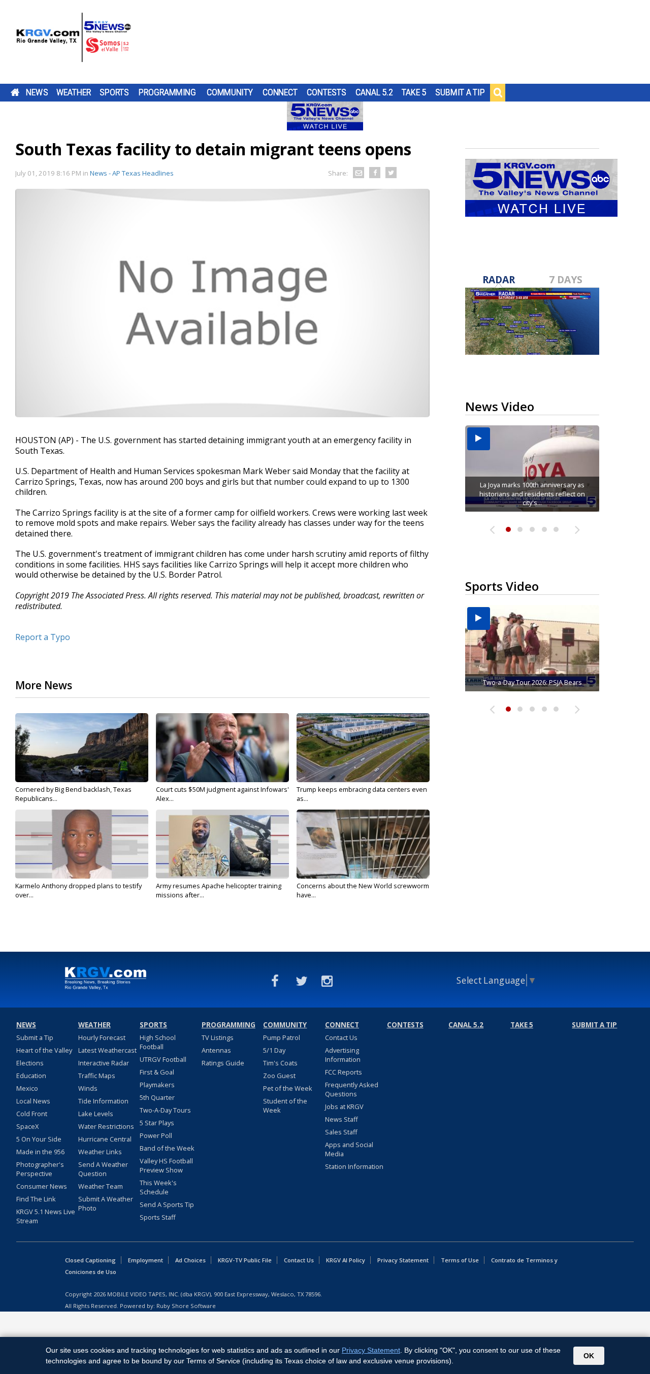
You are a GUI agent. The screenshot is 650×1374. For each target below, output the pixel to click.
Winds (88, 1088)
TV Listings (218, 1037)
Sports (114, 92)
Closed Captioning (90, 1260)
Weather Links (100, 1151)
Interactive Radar (103, 1062)
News (37, 92)
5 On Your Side (38, 1139)
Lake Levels (95, 1113)
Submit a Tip (459, 92)
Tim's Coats (280, 1062)
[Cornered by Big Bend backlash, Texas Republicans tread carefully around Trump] (81, 747)
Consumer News (41, 1186)
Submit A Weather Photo (105, 1203)
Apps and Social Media (349, 1149)
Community (230, 92)
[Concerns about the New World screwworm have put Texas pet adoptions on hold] (363, 844)
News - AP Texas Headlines (132, 173)
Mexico (27, 1088)
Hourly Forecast (101, 1037)
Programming (167, 92)
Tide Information (103, 1100)
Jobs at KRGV (344, 1106)
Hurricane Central (105, 1139)
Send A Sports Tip (167, 1204)
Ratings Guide (223, 1062)
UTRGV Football (163, 1059)
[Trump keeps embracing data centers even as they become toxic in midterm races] (363, 747)
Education (31, 1075)
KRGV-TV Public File (245, 1260)
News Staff (341, 1119)
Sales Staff (341, 1131)
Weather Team (100, 1186)
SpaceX (27, 1126)
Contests (326, 92)
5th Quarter (157, 1097)
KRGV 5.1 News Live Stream (45, 1216)
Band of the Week (167, 1148)
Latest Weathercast (107, 1050)
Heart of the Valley (44, 1050)
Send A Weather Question (103, 1169)
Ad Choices (190, 1260)
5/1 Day (274, 1050)
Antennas (216, 1050)
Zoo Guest (279, 1075)
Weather (73, 92)
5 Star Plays (157, 1122)
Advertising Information (343, 1055)
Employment (145, 1260)
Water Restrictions (106, 1126)
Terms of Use (460, 1260)
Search (497, 92)
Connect (280, 92)
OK (588, 1356)
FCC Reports (343, 1072)
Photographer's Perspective (40, 1169)
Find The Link (36, 1198)
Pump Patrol (281, 1037)
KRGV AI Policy (345, 1260)
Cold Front (31, 1113)
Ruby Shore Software (186, 1306)
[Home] (73, 43)
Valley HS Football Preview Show (166, 1165)
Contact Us (341, 1037)
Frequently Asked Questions (351, 1089)
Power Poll (156, 1135)
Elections (30, 1062)
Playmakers (157, 1084)
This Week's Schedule (158, 1187)
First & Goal (157, 1072)
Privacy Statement (403, 1260)
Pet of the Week (287, 1088)
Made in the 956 (40, 1151)
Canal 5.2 (374, 92)
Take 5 (414, 92)
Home (15, 92)
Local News (33, 1100)
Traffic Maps (96, 1075)
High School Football (158, 1042)
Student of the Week (285, 1105)
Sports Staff (158, 1217)
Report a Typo (42, 637)
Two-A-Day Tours (165, 1110)
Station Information (354, 1166)
